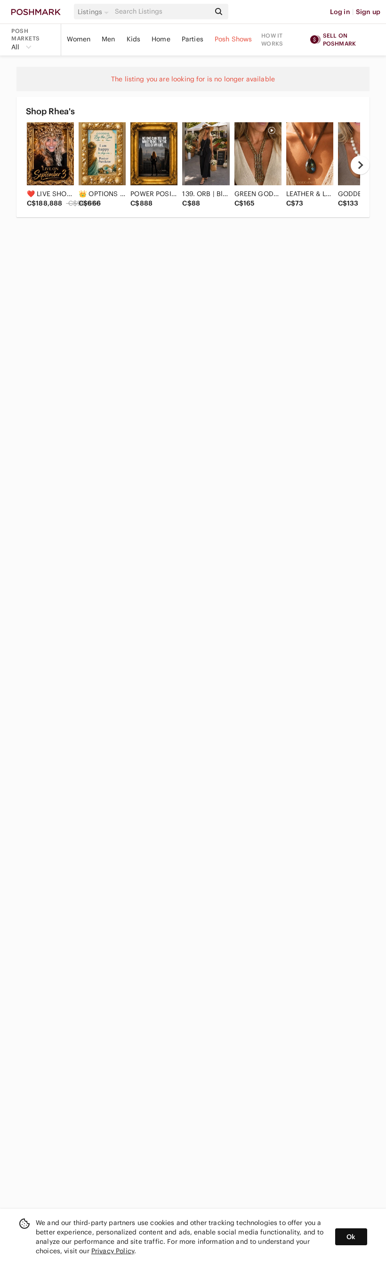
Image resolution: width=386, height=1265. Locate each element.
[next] (360, 165)
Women (78, 39)
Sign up (368, 12)
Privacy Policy (112, 1251)
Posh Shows (233, 39)
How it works (272, 39)
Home (161, 39)
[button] (95, 11)
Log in (340, 12)
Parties (192, 39)
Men (108, 39)
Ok (350, 1237)
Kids (134, 39)
